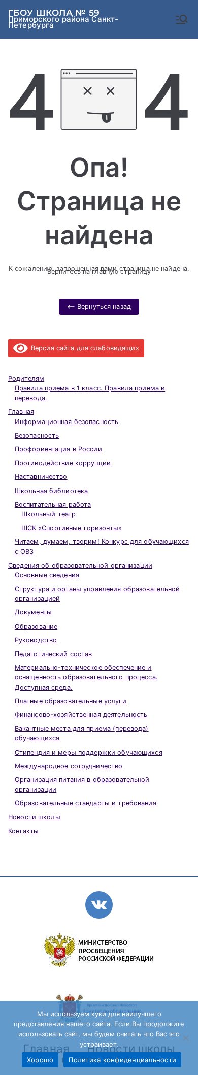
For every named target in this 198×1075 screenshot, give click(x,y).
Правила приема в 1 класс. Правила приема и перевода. (90, 393)
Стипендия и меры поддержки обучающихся (88, 752)
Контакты (23, 831)
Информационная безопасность (66, 422)
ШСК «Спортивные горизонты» (71, 528)
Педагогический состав (53, 654)
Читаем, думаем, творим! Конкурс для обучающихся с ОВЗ (102, 546)
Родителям (26, 378)
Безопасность (37, 435)
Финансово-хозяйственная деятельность (81, 715)
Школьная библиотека (51, 491)
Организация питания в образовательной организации (82, 784)
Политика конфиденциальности (122, 1060)
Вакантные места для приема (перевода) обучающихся (82, 733)
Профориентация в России (58, 449)
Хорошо (40, 1060)
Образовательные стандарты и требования (85, 803)
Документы (33, 612)
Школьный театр (48, 514)
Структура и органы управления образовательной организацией (97, 593)
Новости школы (34, 817)
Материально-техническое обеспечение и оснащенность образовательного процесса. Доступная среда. (86, 677)
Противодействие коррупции (63, 463)
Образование (36, 626)
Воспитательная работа (53, 504)
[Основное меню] (182, 19)
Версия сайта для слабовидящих (83, 348)
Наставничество (41, 476)
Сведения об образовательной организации (80, 565)
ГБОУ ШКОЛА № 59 (54, 13)
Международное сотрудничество (69, 766)
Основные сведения (47, 575)
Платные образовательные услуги (70, 701)
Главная (21, 411)
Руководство (36, 640)
